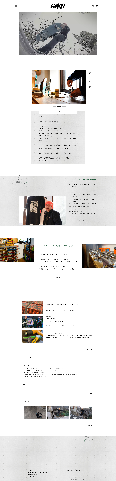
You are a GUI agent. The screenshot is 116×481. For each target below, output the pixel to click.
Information (66, 470)
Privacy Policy (79, 470)
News (26, 60)
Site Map (86, 470)
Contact (72, 470)
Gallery (89, 60)
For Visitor (72, 60)
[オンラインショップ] (97, 6)
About (57, 60)
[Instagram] (92, 6)
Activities (41, 60)
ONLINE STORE (23, 6)
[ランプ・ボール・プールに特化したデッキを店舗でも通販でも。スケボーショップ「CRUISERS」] (58, 8)
